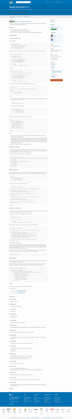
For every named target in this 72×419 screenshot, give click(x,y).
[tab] (12, 16)
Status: (14, 401)
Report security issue (57, 398)
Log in (54, 2)
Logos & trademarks (37, 400)
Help (47, 2)
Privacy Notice (56, 400)
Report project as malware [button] (56, 80)
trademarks (28, 417)
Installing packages (27, 397)
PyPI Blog (35, 397)
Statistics (35, 399)
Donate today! (12, 403)
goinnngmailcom (20, 293)
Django (53, 68)
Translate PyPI (46, 399)
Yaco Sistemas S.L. (56, 46)
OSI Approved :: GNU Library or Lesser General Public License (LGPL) (57, 72)
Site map (52, 417)
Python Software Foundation (13, 397)
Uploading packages (27, 398)
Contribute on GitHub (47, 398)
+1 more (52, 41)
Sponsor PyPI (46, 400)
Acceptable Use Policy (57, 402)
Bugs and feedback (47, 397)
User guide (25, 399)
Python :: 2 (53, 76)
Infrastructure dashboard (37, 398)
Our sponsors (36, 402)
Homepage (53, 21)
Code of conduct (56, 399)
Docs (50, 2)
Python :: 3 (53, 77)
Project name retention (27, 400)
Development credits (47, 402)
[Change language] (61, 2)
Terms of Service (56, 397)
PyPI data (52, 26)
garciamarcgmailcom (21, 290)
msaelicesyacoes (21, 291)
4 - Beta (53, 65)
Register (58, 2)
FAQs (24, 402)
